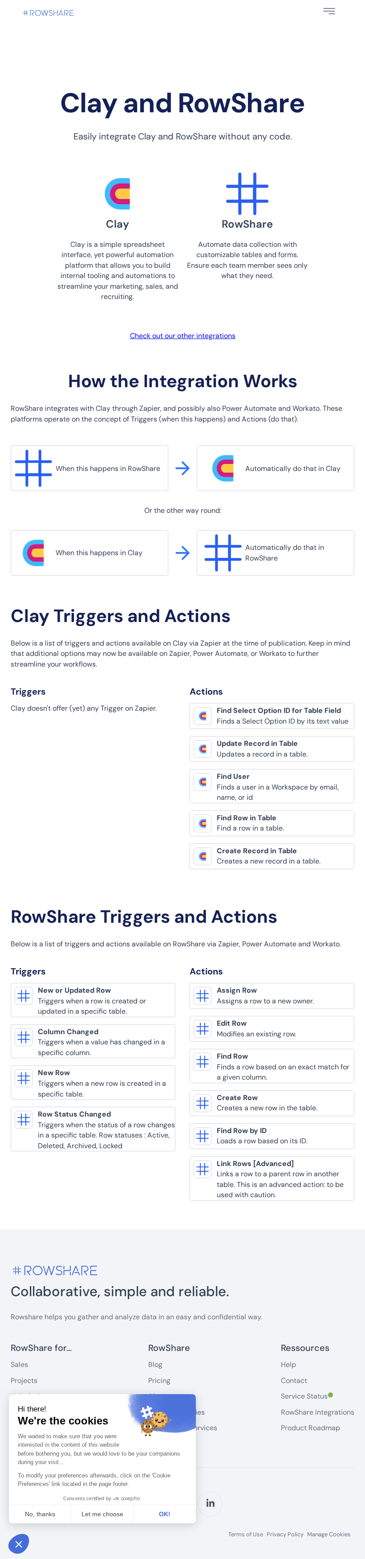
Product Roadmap (310, 1427)
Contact (294, 1380)
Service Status (307, 1396)
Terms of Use (245, 1534)
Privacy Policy (285, 1534)
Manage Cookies (329, 1534)
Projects (24, 1380)
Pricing (159, 1380)
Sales (19, 1364)
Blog (155, 1364)
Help (288, 1364)
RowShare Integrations (317, 1412)
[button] (329, 11)
